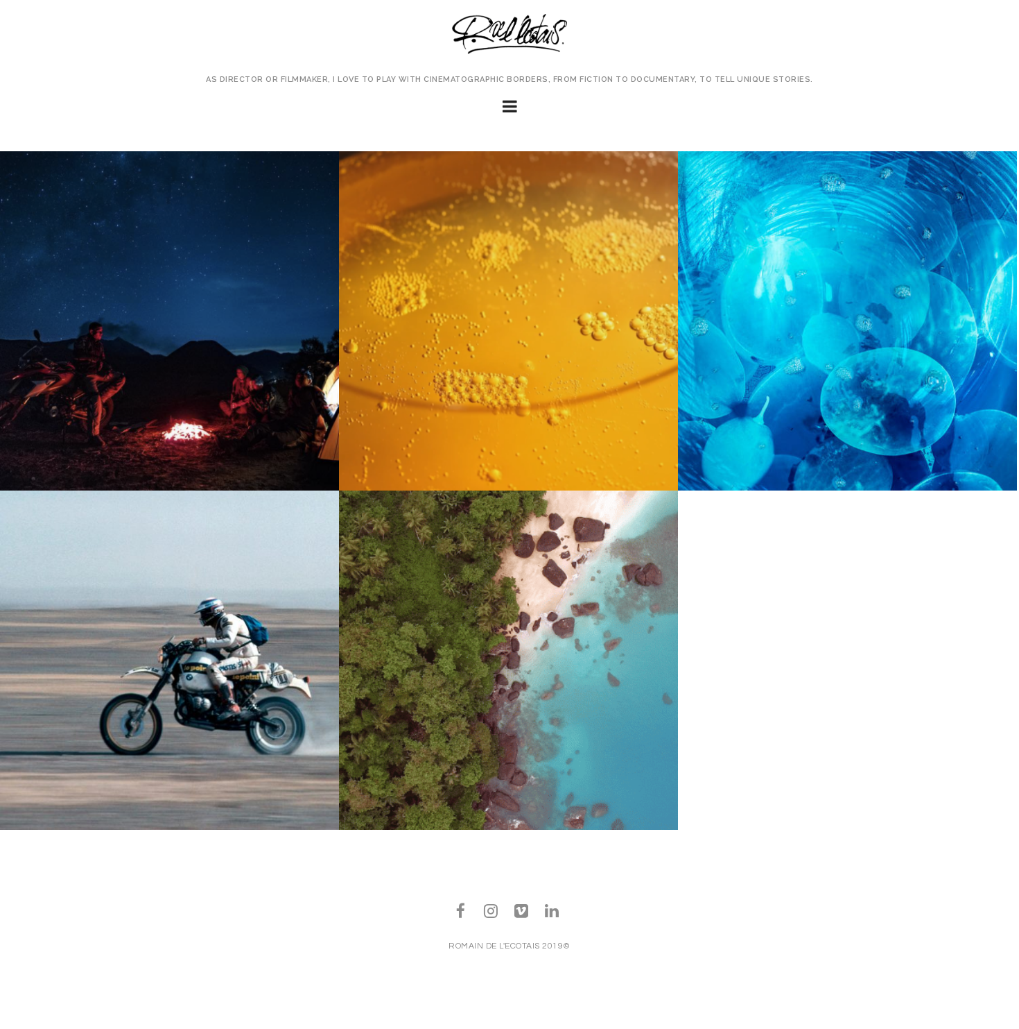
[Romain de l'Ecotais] (510, 35)
